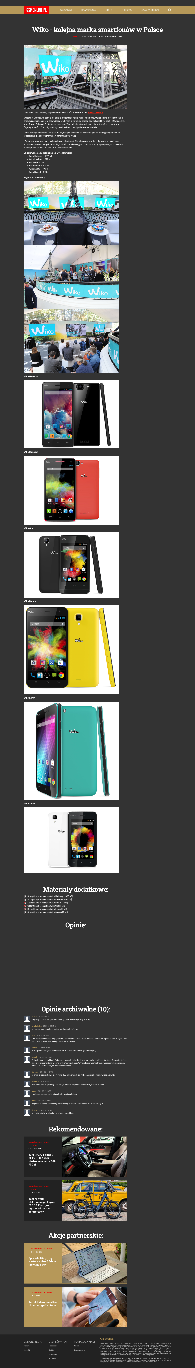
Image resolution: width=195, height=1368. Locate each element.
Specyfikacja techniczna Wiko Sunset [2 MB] (47, 912)
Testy (109, 10)
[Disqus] (75, 964)
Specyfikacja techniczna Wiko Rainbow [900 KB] (49, 899)
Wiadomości (66, 10)
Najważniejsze (88, 10)
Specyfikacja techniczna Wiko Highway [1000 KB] (50, 896)
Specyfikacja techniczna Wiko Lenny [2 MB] (47, 909)
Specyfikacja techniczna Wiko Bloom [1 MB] (47, 902)
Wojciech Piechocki (113, 36)
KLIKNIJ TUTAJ (95, 112)
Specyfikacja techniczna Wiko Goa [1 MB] (46, 906)
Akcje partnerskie (150, 10)
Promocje (127, 10)
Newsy (76, 37)
